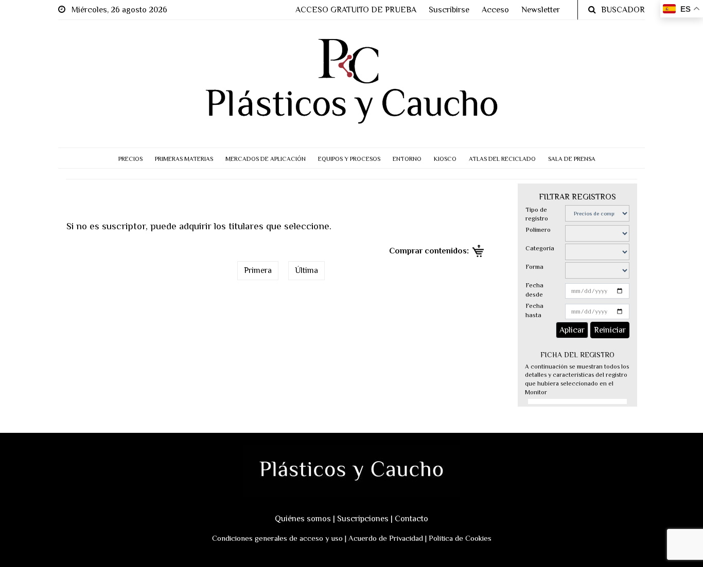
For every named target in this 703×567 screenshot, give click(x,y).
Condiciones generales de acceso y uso (277, 538)
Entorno (407, 158)
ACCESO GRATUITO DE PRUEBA (355, 9)
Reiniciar (610, 330)
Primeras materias (184, 158)
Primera (258, 270)
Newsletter (540, 9)
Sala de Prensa (571, 158)
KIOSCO (445, 158)
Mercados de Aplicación (265, 158)
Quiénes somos (303, 518)
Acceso (495, 9)
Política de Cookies (460, 538)
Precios (130, 158)
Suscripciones (363, 518)
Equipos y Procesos (349, 158)
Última (306, 270)
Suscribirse (449, 9)
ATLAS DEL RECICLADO (502, 158)
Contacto (411, 518)
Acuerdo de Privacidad (385, 538)
